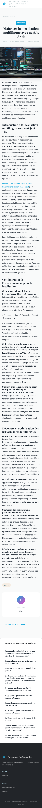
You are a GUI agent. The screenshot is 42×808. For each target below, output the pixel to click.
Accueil (5, 16)
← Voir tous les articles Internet (15, 624)
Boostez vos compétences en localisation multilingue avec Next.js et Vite (20, 736)
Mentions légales (8, 787)
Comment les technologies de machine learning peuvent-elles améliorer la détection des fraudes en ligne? (20, 653)
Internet (12, 16)
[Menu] (37, 4)
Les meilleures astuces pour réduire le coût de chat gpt (20, 704)
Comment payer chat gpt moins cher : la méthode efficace (20, 662)
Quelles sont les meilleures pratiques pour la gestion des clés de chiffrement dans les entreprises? (20, 727)
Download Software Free (20, 757)
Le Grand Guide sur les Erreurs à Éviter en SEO (20, 669)
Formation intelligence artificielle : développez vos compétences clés (18, 689)
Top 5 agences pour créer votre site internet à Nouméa (18, 696)
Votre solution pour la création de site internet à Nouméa (19, 711)
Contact (5, 791)
